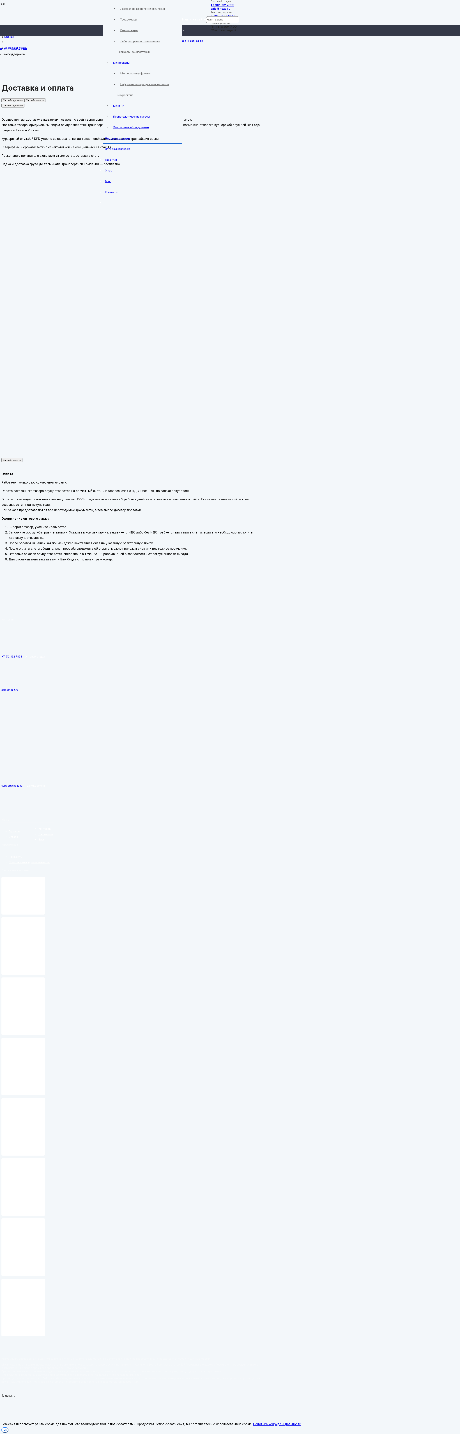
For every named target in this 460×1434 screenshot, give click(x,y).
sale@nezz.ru (220, 8)
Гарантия (14, 831)
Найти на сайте (194, 19)
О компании (45, 834)
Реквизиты (15, 856)
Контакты (44, 828)
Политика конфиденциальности (29, 862)
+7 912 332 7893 (222, 5)
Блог (41, 839)
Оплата (13, 837)
